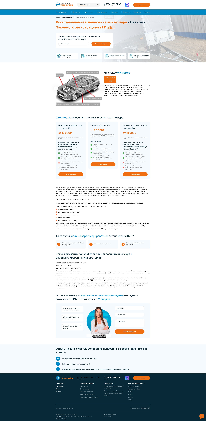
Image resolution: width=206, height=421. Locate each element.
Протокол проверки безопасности (114, 391)
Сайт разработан (140, 408)
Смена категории (85, 389)
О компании (126, 12)
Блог (57, 389)
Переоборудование (62, 12)
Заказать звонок (142, 5)
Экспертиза (76, 12)
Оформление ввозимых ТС (136, 383)
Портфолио (137, 12)
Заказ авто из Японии (134, 386)
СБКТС (130, 394)
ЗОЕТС (130, 397)
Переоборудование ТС (87, 383)
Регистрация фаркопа (86, 392)
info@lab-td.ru (107, 379)
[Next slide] (102, 88)
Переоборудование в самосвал (89, 397)
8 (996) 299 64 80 (112, 4)
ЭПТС (130, 392)
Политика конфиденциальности (64, 408)
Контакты (147, 12)
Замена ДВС (84, 386)
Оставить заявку (100, 44)
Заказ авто (115, 12)
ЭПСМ (130, 400)
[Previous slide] (56, 88)
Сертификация (102, 12)
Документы (88, 12)
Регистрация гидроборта (87, 394)
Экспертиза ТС (109, 383)
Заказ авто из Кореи (134, 389)
